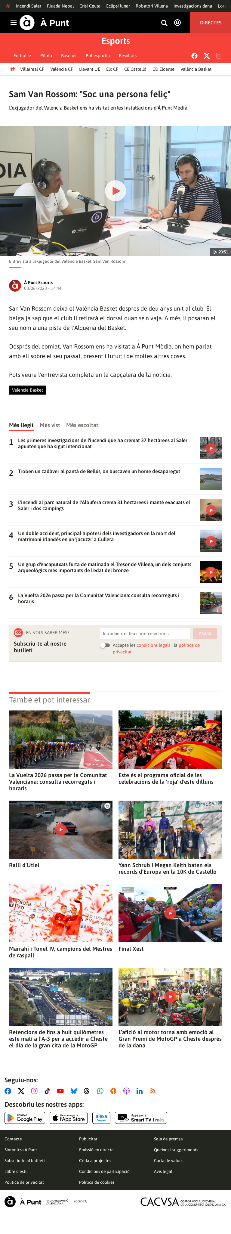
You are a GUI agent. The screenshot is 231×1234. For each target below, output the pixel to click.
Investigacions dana (193, 5)
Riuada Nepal (60, 5)
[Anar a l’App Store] (69, 1118)
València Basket (195, 69)
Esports (115, 41)
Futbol (20, 55)
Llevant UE (89, 69)
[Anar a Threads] (88, 1091)
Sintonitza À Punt (21, 1149)
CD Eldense (163, 69)
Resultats (128, 55)
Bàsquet (69, 55)
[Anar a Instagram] (35, 1091)
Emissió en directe (96, 1149)
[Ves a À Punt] (44, 22)
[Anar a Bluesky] (75, 1091)
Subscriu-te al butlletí (25, 1160)
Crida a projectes (95, 1160)
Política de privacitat (24, 1182)
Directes (210, 22)
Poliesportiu (98, 55)
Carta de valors (168, 1160)
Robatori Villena (152, 5)
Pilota (46, 55)
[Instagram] (219, 56)
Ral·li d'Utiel (24, 865)
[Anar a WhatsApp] (101, 1091)
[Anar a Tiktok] (49, 1091)
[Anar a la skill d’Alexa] (101, 1118)
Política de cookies (97, 1182)
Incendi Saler (28, 5)
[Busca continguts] (164, 23)
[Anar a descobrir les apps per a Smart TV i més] (141, 1118)
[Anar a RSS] (154, 1091)
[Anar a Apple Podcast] (127, 1091)
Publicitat (88, 1138)
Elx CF (112, 69)
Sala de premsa (168, 1138)
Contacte (13, 1138)
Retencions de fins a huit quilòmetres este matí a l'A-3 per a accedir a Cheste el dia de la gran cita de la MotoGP (58, 1039)
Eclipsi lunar (118, 5)
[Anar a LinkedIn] (141, 1091)
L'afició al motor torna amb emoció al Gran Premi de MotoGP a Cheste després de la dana (170, 1039)
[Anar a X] (22, 1091)
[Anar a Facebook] (9, 1091)
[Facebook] (194, 56)
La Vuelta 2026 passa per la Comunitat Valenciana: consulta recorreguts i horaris (58, 782)
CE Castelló (135, 69)
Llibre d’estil (16, 1171)
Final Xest (131, 948)
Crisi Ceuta (89, 5)
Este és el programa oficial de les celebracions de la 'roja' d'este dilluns (166, 778)
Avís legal (163, 1171)
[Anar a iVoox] (114, 1091)
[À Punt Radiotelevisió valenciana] (36, 1201)
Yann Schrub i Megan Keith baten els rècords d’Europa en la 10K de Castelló (168, 868)
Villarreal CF (32, 69)
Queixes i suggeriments (176, 1149)
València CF (61, 69)
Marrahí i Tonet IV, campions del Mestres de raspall (60, 952)
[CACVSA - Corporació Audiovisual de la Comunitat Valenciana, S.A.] (183, 1201)
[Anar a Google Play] (25, 1118)
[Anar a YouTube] (61, 1091)
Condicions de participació (104, 1171)
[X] (207, 56)
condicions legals (153, 645)
